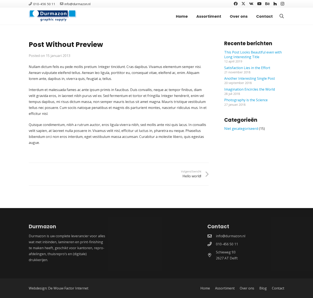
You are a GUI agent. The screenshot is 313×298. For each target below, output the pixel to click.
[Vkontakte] (251, 4)
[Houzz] (275, 4)
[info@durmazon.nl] (211, 236)
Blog (263, 288)
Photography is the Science (246, 99)
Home (205, 288)
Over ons (247, 288)
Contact (278, 288)
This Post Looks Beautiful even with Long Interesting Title (253, 54)
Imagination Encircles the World (249, 89)
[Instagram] (282, 4)
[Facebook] (236, 4)
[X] (243, 4)
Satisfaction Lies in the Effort (247, 67)
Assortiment (225, 288)
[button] (281, 16)
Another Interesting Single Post (249, 78)
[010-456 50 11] (211, 244)
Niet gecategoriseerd (241, 128)
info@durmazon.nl (230, 236)
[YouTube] (259, 4)
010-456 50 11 (227, 244)
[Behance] (267, 4)
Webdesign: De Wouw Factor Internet (58, 288)
